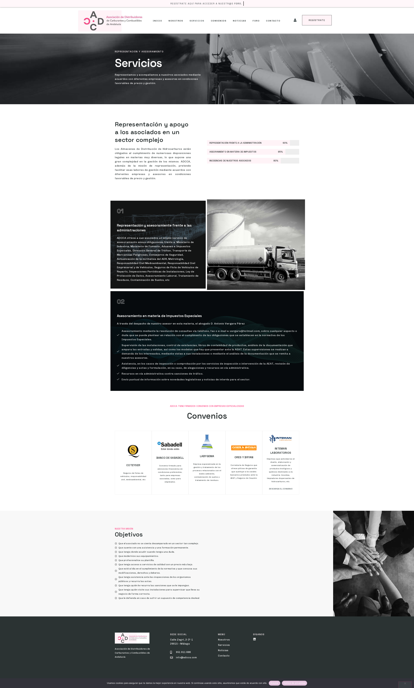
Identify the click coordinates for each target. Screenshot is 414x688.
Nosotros (176, 20)
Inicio (157, 20)
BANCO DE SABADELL (170, 458)
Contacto (273, 20)
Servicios (197, 20)
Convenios (219, 20)
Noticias (239, 20)
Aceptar (274, 683)
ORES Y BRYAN (243, 457)
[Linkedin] (254, 639)
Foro (256, 20)
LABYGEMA (207, 456)
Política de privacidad (294, 683)
